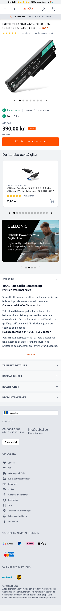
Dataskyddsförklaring (17, 516)
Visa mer (30, 354)
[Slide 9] (37, 212)
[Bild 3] (27, 100)
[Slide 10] (40, 212)
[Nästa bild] (51, 213)
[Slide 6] (29, 212)
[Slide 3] (20, 212)
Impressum (13, 521)
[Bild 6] (37, 100)
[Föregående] (15, 100)
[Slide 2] (17, 212)
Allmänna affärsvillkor (18, 495)
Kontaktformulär (35, 433)
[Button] (21, 267)
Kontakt (11, 489)
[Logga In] (44, 9)
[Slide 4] (23, 212)
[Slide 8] (34, 212)
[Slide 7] (31, 212)
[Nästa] (46, 100)
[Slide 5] (26, 212)
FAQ (10, 468)
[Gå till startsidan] (29, 8)
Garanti (11, 505)
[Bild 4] (30, 100)
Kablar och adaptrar (17, 185)
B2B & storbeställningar (19, 479)
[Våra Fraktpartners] (7, 577)
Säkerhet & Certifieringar (19, 511)
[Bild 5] (34, 100)
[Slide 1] (14, 212)
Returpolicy (13, 500)
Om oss (11, 463)
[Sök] (14, 9)
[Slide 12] (46, 212)
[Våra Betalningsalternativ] (7, 543)
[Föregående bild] (9, 213)
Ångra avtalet (11, 442)
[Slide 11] (43, 212)
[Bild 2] (23, 100)
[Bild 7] (41, 100)
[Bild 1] (20, 100)
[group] (9, 33)
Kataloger (12, 484)
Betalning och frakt (16, 473)
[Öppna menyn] (5, 9)
